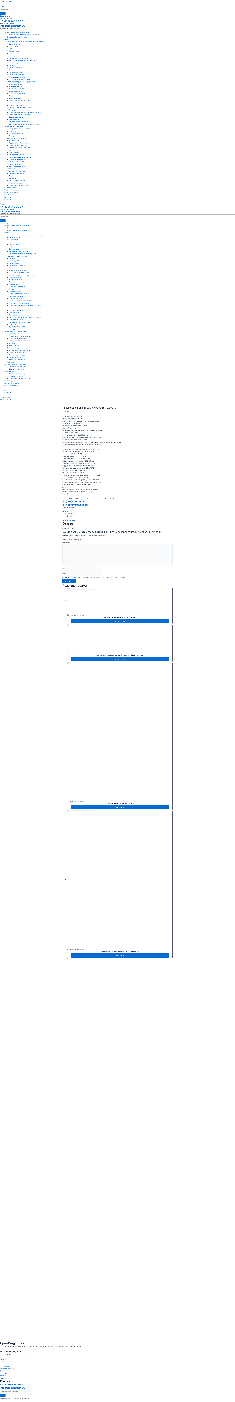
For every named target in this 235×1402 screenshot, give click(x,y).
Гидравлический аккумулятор (20, 143)
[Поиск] (3, 13)
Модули (11, 49)
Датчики (12, 65)
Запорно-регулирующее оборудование (21, 82)
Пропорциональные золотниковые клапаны (25, 112)
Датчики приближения (17, 72)
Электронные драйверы (17, 180)
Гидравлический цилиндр (18, 145)
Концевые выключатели (17, 77)
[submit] (3, 1395)
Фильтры (12, 136)
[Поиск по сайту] (117, 9)
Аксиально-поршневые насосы (20, 157)
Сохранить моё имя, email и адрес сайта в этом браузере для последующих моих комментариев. (95, 577)
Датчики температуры (17, 75)
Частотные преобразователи (19, 58)
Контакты (7, 197)
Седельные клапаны (16, 117)
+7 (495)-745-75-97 (11, 21)
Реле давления (14, 152)
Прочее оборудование (15, 126)
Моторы (12, 150)
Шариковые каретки (16, 176)
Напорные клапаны (16, 103)
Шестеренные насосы (17, 166)
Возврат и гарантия (11, 190)
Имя (64, 568)
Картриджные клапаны (17, 93)
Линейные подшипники (17, 173)
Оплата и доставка (11, 192)
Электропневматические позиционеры (23, 60)
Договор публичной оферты (17, 37)
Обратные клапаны (15, 105)
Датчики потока (14, 70)
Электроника (11, 178)
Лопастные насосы (16, 164)
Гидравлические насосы (18, 159)
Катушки (12, 96)
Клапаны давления (15, 91)
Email (64, 573)
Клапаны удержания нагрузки (19, 100)
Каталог (7, 39)
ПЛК (10, 53)
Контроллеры (13, 46)
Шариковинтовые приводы (16, 171)
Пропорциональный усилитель (20, 185)
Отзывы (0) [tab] (71, 516)
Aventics (113, 499)
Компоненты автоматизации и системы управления (25, 42)
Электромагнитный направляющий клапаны (25, 124)
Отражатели (13, 131)
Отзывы (7, 195)
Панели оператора (15, 51)
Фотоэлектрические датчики (19, 79)
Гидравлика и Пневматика (16, 138)
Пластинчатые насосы (17, 162)
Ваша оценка (67, 539)
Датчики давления (15, 68)
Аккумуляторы (14, 140)
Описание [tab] (70, 514)
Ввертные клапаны (15, 84)
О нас (6, 30)
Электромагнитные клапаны (19, 122)
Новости (7, 199)
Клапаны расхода (15, 98)
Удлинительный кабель (17, 133)
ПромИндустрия (6, 1)
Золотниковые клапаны (17, 89)
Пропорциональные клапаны (19, 115)
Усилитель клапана (16, 183)
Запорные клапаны (15, 86)
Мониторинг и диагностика (17, 63)
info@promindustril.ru (12, 25)
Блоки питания (14, 44)
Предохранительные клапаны (19, 110)
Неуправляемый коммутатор (19, 129)
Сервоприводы (14, 56)
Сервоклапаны (14, 119)
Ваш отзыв (66, 542)
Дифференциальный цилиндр (19, 148)
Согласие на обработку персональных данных (23, 35)
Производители (10, 188)
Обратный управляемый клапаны (21, 108)
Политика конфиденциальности (18, 32)
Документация (69, 520)
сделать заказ (120, 621)
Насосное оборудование (16, 155)
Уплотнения (11, 169)
